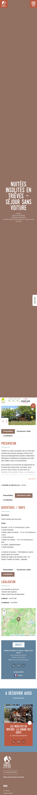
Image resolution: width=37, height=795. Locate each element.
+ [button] (4, 611)
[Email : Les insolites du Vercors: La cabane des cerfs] (18, 742)
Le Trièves (6, 790)
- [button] (4, 614)
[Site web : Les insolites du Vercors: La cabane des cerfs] (23, 742)
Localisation (8, 436)
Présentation (8, 495)
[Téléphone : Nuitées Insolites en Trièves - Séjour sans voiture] (14, 666)
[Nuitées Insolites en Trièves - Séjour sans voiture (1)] (18, 415)
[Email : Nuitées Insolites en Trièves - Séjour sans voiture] (18, 666)
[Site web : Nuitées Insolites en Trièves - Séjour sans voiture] (23, 666)
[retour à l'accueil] (4, 4)
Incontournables (8, 793)
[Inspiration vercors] (34, 300)
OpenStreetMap (19, 635)
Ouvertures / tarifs (24, 431)
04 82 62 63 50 (11, 772)
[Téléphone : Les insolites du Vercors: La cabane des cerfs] (14, 742)
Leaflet (11, 635)
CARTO (33, 635)
